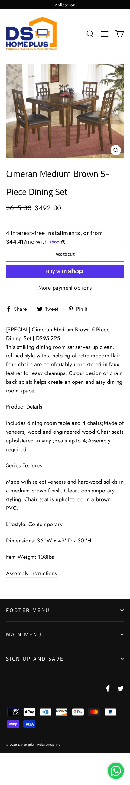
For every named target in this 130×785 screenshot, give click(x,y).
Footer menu (28, 610)
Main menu (24, 634)
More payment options (65, 288)
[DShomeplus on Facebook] (108, 688)
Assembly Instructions (31, 573)
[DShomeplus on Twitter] (120, 688)
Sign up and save (35, 659)
